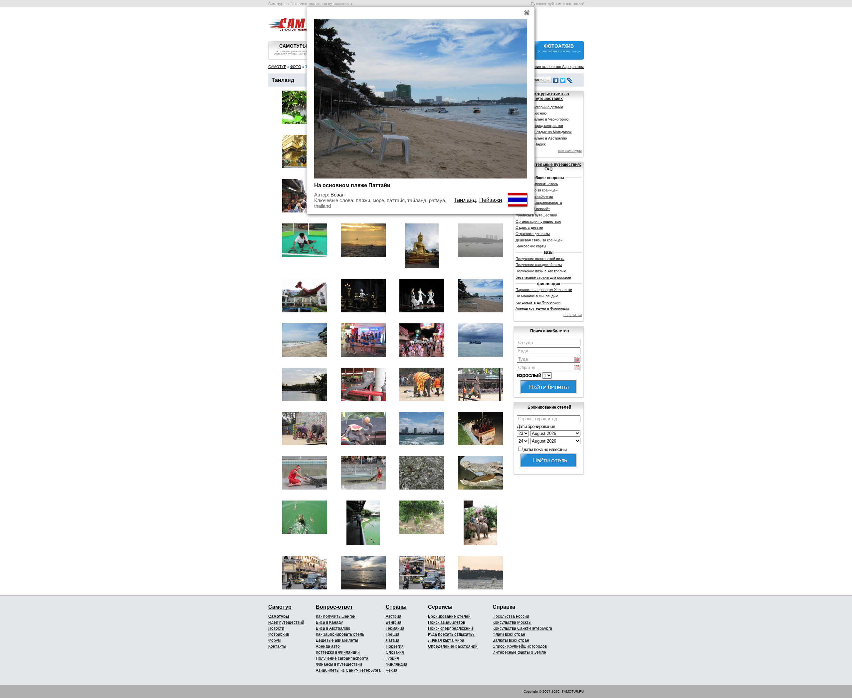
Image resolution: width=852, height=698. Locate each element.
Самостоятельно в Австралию (541, 138)
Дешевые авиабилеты (337, 640)
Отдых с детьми (529, 227)
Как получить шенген (335, 616)
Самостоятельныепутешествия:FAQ (548, 167)
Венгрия (393, 622)
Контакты (277, 646)
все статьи (572, 315)
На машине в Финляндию (537, 296)
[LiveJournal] (569, 80)
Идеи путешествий (286, 622)
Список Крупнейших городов (520, 646)
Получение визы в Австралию (541, 271)
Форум (274, 640)
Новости (276, 628)
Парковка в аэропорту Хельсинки (544, 290)
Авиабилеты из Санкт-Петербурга (348, 670)
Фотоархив (278, 634)
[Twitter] (562, 80)
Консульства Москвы (512, 622)
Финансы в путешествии (339, 664)
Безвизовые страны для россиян (543, 277)
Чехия (391, 670)
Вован (337, 194)
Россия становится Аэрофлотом (556, 67)
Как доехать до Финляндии (538, 302)
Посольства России (511, 616)
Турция (392, 658)
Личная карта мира (446, 640)
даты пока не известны (545, 449)
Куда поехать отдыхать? (451, 634)
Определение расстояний (453, 646)
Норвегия (395, 646)
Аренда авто (328, 646)
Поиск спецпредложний (450, 628)
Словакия (395, 652)
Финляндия (396, 664)
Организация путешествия (538, 221)
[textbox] (548, 342)
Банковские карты (531, 246)
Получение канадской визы (539, 265)
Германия (395, 628)
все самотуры (570, 151)
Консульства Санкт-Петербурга (522, 628)
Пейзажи (490, 200)
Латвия (392, 640)
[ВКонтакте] (555, 80)
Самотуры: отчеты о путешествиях (548, 96)
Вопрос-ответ (334, 607)
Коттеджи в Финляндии (338, 652)
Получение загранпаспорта (342, 658)
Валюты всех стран (511, 640)
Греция (392, 634)
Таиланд (465, 200)
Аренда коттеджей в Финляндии (542, 308)
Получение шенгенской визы (540, 259)
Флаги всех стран (509, 634)
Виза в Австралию (333, 628)
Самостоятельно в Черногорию (542, 119)
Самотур (280, 607)
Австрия (393, 616)
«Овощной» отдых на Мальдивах (544, 132)
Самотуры (278, 616)
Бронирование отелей (449, 616)
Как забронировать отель (340, 634)
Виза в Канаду (329, 622)
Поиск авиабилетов (446, 622)
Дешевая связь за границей (539, 240)
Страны (396, 607)
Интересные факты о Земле (519, 652)
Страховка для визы (533, 234)
